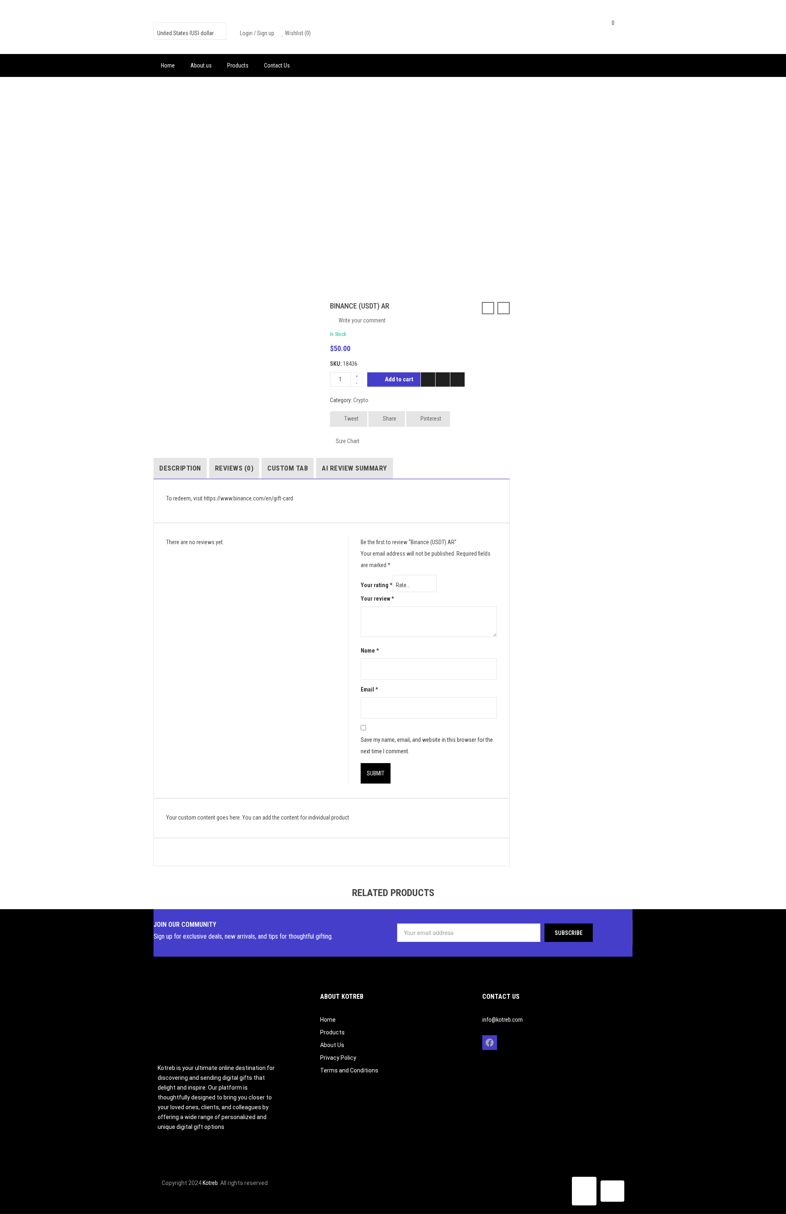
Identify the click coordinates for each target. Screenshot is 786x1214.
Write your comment (362, 320)
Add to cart (399, 379)
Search (627, 27)
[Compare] (443, 379)
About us (201, 65)
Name (370, 650)
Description (180, 468)
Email (369, 689)
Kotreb (210, 1183)
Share (389, 418)
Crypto (360, 400)
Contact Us (277, 65)
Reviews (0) (234, 468)
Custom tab (287, 468)
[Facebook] (489, 1042)
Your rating (376, 585)
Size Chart (346, 441)
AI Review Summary (354, 468)
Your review (377, 598)
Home (168, 65)
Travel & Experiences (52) (599, 179)
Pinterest (430, 418)
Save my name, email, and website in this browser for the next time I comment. (427, 746)
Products (237, 65)
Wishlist (297, 33)
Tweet (351, 418)
